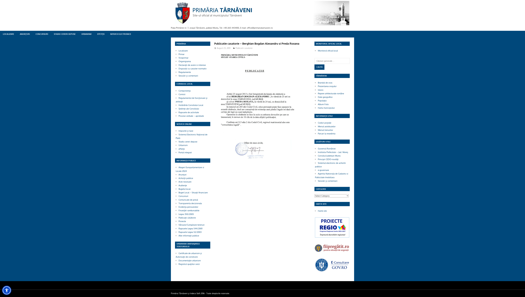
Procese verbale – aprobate (191, 116)
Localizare (8, 34)
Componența (185, 90)
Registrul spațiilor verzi (189, 264)
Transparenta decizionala (190, 203)
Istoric (320, 90)
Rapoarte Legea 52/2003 (190, 232)
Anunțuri (25, 34)
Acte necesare (185, 181)
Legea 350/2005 (186, 214)
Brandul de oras (325, 82)
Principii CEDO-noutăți (328, 159)
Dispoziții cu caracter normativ (193, 68)
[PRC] (332, 237)
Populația (322, 100)
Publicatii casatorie (244, 48)
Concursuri (42, 34)
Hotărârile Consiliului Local (191, 105)
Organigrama (185, 61)
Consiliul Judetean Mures (329, 155)
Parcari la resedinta (326, 133)
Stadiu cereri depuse (65, 34)
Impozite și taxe (186, 131)
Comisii (182, 94)
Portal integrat (185, 152)
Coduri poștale (324, 122)
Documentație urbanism (190, 260)
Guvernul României (327, 148)
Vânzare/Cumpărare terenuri (192, 225)
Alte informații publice (189, 235)
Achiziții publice (186, 178)
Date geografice (325, 97)
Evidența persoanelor (188, 207)
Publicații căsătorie (187, 217)
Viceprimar (183, 57)
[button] (7, 290)
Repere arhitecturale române (331, 93)
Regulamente (185, 72)
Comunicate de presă (188, 200)
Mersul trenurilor (325, 130)
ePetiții (100, 34)
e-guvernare (323, 170)
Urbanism (86, 34)
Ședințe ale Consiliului (189, 108)
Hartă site (322, 211)
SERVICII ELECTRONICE (120, 34)
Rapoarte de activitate (189, 112)
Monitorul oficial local (328, 50)
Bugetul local (184, 189)
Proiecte (182, 221)
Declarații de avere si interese (192, 65)
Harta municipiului (326, 108)
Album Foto (323, 104)
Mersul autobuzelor (327, 126)
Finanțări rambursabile (189, 210)
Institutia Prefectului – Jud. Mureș (333, 152)
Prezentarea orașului (327, 86)
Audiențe (183, 185)
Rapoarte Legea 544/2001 (190, 228)
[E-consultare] (332, 271)
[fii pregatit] (332, 252)
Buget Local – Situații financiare (193, 192)
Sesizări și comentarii (188, 75)
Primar (181, 54)
